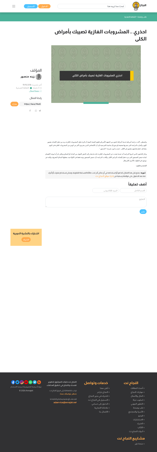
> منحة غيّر (139, 443)
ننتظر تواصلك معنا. (68, 394)
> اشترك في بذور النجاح (99, 396)
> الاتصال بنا (104, 411)
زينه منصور (28, 76)
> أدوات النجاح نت (137, 431)
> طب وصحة (138, 407)
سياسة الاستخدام (16, 387)
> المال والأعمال (137, 396)
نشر (143, 211)
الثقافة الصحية (22, 88)
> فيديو (141, 415)
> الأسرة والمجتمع (136, 411)
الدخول (44, 6)
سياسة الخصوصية (30, 387)
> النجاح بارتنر (103, 392)
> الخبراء (141, 423)
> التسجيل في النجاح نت (99, 400)
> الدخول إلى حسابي (101, 404)
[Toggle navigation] (13, 6)
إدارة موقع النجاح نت (104, 176)
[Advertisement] (96, 120)
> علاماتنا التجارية (102, 407)
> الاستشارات (139, 419)
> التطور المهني (137, 404)
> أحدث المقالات (137, 388)
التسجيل (31, 6)
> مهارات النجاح (137, 392)
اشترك (26, 239)
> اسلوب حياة (138, 400)
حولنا (40, 387)
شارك (14, 104)
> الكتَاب (141, 427)
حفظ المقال (34, 91)
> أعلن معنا (105, 388)
